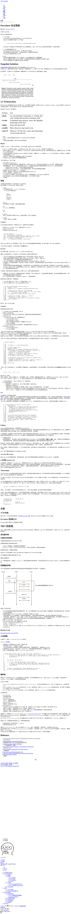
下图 (42, 568)
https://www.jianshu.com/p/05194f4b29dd (12, 744)
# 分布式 (3, 763)
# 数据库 (10, 763)
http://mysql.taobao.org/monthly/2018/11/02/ (13, 741)
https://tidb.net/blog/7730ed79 (9, 754)
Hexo (3, 908)
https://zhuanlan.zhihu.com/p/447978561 (9, 633)
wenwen (5, 868)
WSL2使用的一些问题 (6, 764)
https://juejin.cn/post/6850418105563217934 (13, 752)
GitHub (4, 864)
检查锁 (8, 641)
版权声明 (3, 907)
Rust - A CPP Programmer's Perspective (9, 766)
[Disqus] (35, 784)
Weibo (14, 864)
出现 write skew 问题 (25, 516)
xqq (4, 867)
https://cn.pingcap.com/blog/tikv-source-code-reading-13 (15, 749)
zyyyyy (5, 870)
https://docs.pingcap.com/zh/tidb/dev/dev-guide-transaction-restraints (18, 753)
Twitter (9, 864)
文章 (5, 265)
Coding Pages (22, 906)
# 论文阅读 (15, 763)
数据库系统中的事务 (7, 67)
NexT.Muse (6, 910)
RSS (2, 862)
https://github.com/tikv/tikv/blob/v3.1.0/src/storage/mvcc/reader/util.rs (18, 746)
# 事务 (6, 763)
